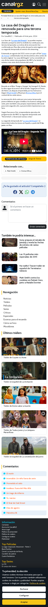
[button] (39, 5)
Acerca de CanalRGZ (9, 527)
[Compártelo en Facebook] (15, 193)
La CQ (4, 564)
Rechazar (24, 589)
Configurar (24, 595)
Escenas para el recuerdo (14, 319)
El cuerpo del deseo (9, 566)
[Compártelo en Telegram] (33, 193)
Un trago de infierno (15, 493)
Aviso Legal (6, 529)
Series (6, 309)
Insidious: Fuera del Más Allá (18, 488)
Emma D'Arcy (31, 93)
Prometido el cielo (14, 483)
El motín (10, 473)
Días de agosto (13, 508)
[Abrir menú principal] (44, 4)
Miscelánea (8, 326)
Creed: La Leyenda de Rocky (12, 551)
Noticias (7, 298)
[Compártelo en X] (21, 193)
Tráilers (6, 302)
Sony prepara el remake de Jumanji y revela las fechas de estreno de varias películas (32, 244)
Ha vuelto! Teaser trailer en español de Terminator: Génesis (32, 268)
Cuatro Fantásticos (8, 556)
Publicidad (5, 539)
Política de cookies (8, 534)
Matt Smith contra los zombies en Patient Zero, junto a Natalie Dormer (31, 280)
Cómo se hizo (9, 323)
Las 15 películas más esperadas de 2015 (28, 255)
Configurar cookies (8, 537)
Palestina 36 (11, 513)
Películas (7, 305)
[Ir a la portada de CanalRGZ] (12, 4)
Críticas (7, 312)
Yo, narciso (11, 498)
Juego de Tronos (35, 159)
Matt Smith (11, 93)
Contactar (5, 525)
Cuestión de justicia (9, 554)
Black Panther (7, 549)
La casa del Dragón (30, 121)
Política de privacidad (9, 532)
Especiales (8, 316)
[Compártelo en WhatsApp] (27, 193)
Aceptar (24, 602)
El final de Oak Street (15, 503)
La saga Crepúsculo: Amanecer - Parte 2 (16, 547)
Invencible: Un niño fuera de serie (21, 478)
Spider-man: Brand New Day (27, 11)
